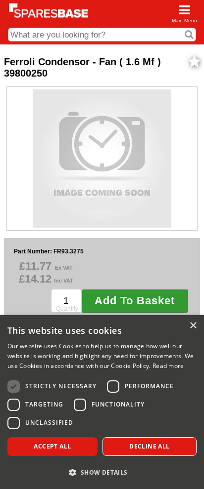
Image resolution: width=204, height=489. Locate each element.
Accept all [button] (52, 446)
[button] (102, 472)
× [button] (193, 325)
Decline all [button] (149, 446)
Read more (168, 366)
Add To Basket (135, 300)
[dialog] (102, 402)
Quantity (67, 308)
